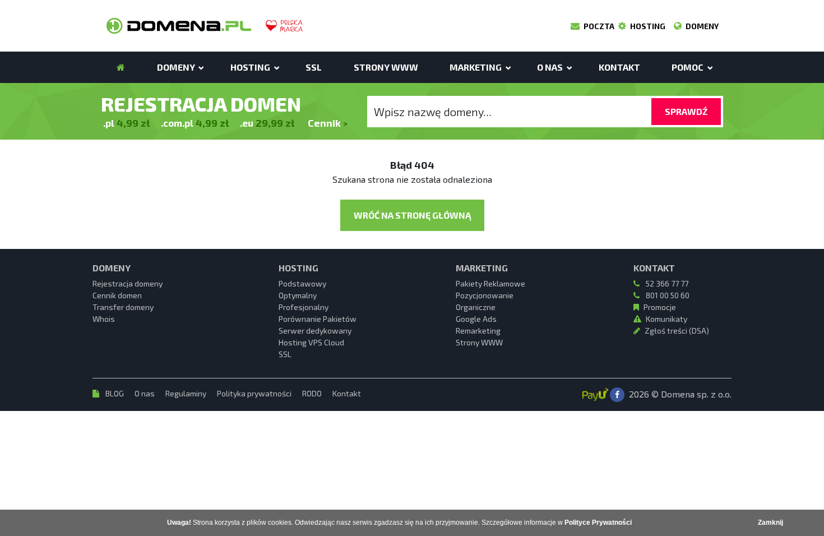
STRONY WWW (386, 67)
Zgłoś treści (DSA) (677, 330)
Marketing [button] (476, 67)
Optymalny (298, 295)
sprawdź (686, 111)
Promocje (660, 307)
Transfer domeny (123, 307)
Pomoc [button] (688, 67)
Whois (103, 319)
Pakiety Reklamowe (490, 283)
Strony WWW (479, 342)
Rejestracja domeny (127, 283)
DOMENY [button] (177, 67)
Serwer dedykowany (315, 330)
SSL (313, 67)
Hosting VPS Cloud (311, 342)
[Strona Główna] (120, 67)
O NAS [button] (550, 67)
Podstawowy (302, 283)
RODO (312, 393)
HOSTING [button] (251, 67)
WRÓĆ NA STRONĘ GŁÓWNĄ (412, 215)
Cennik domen (117, 295)
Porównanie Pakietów (318, 319)
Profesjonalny (303, 307)
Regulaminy (186, 393)
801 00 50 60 (666, 295)
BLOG (115, 393)
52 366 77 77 (666, 283)
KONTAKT (619, 67)
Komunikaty (666, 319)
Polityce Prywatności (598, 522)
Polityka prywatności (255, 393)
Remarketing (478, 330)
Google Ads (476, 319)
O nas (145, 393)
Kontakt (346, 393)
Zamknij (770, 522)
